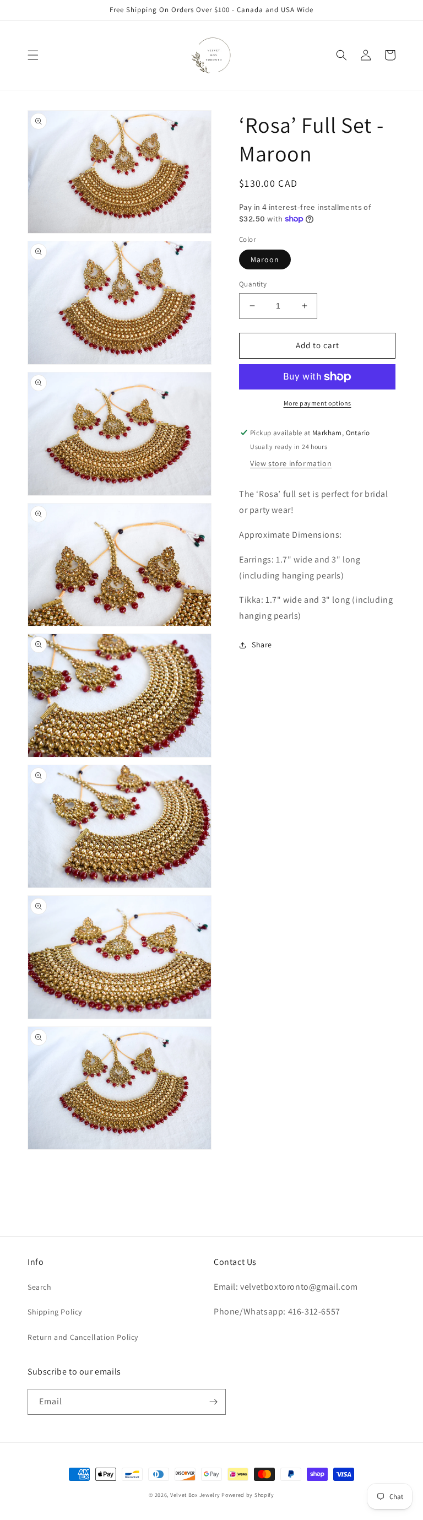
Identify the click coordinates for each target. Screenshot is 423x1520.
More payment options (317, 403)
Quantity (253, 284)
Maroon (265, 259)
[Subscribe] (213, 1402)
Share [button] (262, 645)
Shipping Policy (55, 1312)
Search (40, 1287)
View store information (291, 463)
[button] (33, 55)
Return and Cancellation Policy (83, 1337)
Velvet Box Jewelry (195, 1495)
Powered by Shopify (247, 1495)
